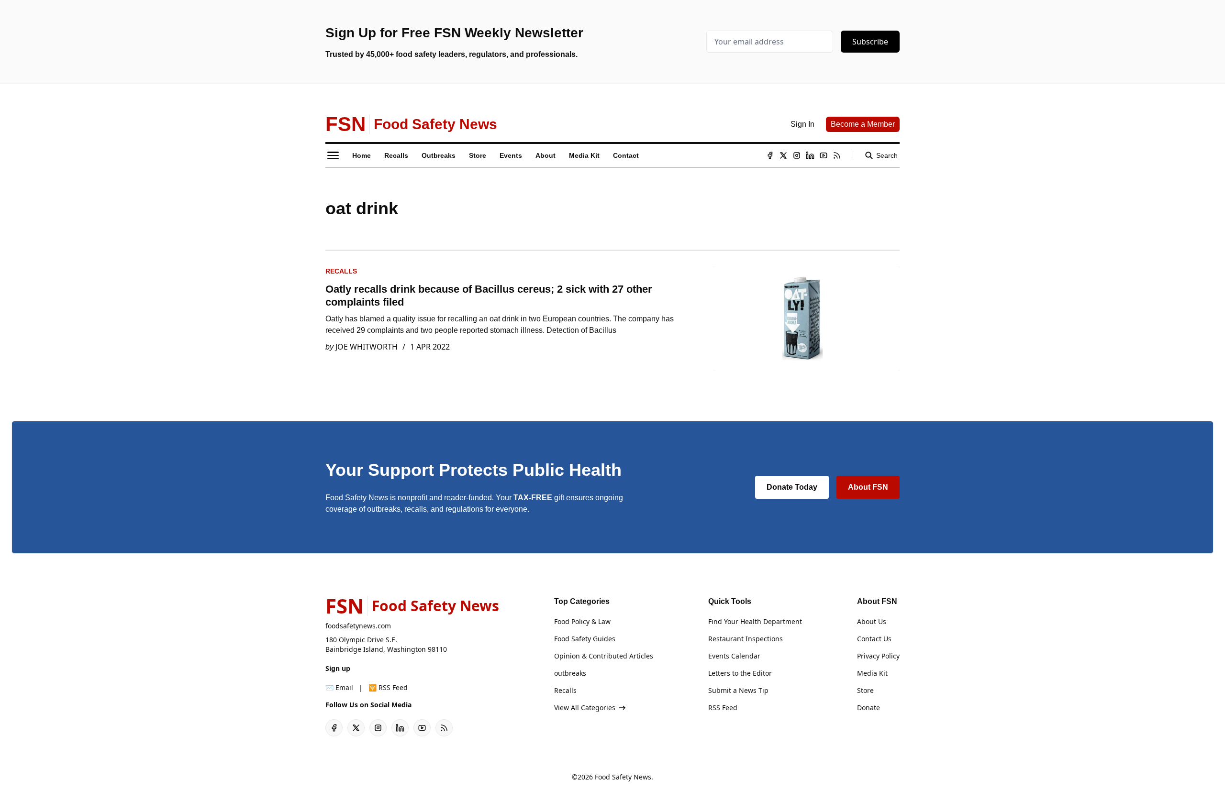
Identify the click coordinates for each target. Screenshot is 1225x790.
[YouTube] (823, 155)
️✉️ (339, 687)
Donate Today (792, 487)
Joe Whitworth (366, 346)
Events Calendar (734, 655)
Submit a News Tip (738, 690)
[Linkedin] (810, 155)
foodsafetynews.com (358, 625)
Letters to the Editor (740, 673)
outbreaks (570, 673)
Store (865, 690)
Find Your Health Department (755, 621)
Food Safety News (623, 776)
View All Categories (584, 707)
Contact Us (874, 638)
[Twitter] (783, 155)
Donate (868, 707)
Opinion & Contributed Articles (603, 655)
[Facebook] (770, 155)
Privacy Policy (878, 655)
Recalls (341, 271)
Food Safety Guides (584, 638)
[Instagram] (796, 155)
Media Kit (872, 673)
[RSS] (837, 155)
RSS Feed (722, 707)
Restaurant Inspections (745, 638)
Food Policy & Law (582, 621)
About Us (871, 621)
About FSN (868, 487)
